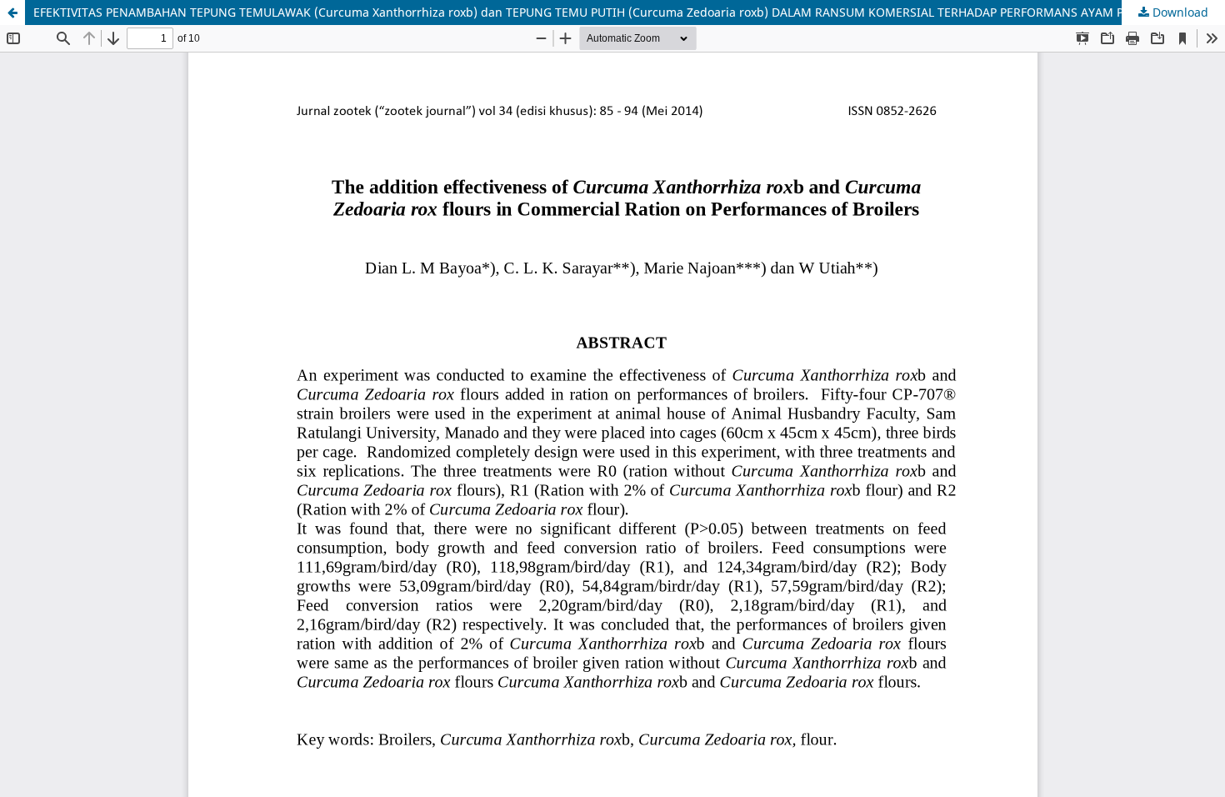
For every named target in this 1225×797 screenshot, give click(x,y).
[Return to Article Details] (12, 12)
